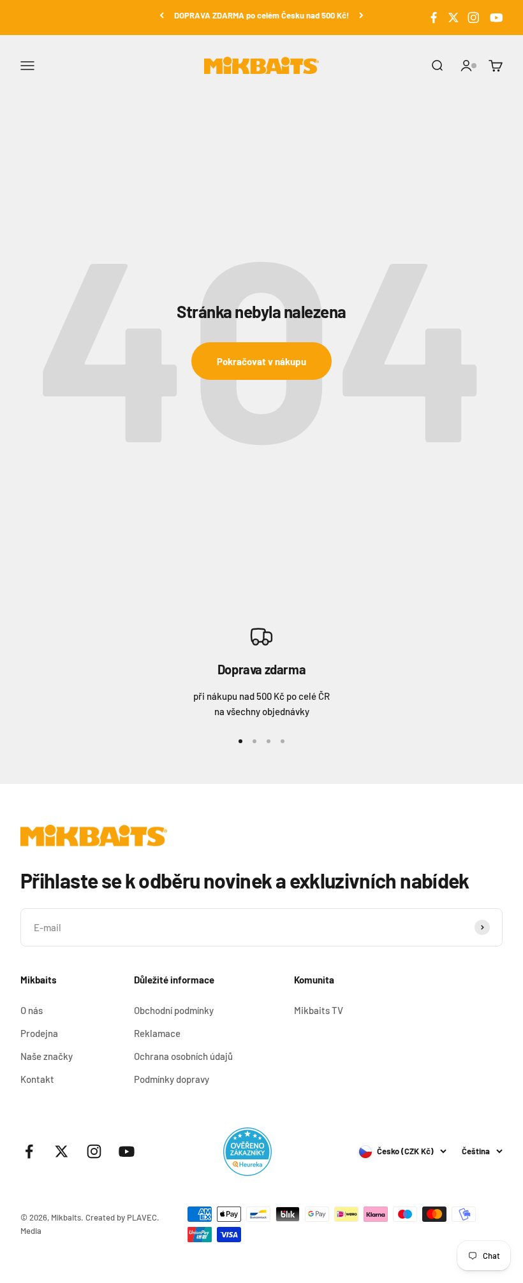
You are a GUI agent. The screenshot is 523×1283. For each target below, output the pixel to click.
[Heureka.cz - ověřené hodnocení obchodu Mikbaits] (247, 1151)
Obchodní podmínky (174, 1010)
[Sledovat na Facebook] (434, 18)
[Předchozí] (161, 15)
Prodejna (39, 1033)
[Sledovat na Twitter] (453, 18)
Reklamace (157, 1033)
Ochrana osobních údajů (183, 1056)
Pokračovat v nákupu (261, 361)
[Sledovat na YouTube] (494, 18)
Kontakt (37, 1079)
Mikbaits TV (318, 1010)
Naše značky (46, 1056)
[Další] (361, 15)
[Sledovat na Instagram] (473, 18)
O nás (31, 1010)
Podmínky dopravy (171, 1079)
